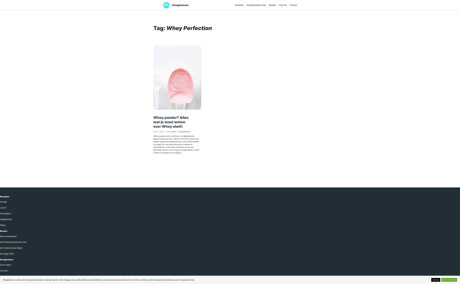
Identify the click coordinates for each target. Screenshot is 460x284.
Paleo (3, 225)
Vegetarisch (6, 219)
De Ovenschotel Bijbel (11, 248)
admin (173, 132)
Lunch (3, 207)
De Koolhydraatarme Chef (13, 242)
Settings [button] (436, 280)
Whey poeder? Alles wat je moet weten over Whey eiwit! (171, 122)
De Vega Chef (7, 253)
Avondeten (5, 213)
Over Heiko (5, 265)
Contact (4, 270)
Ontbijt (3, 202)
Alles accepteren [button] (449, 280)
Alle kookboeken (8, 236)
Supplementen (184, 132)
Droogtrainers (180, 5)
